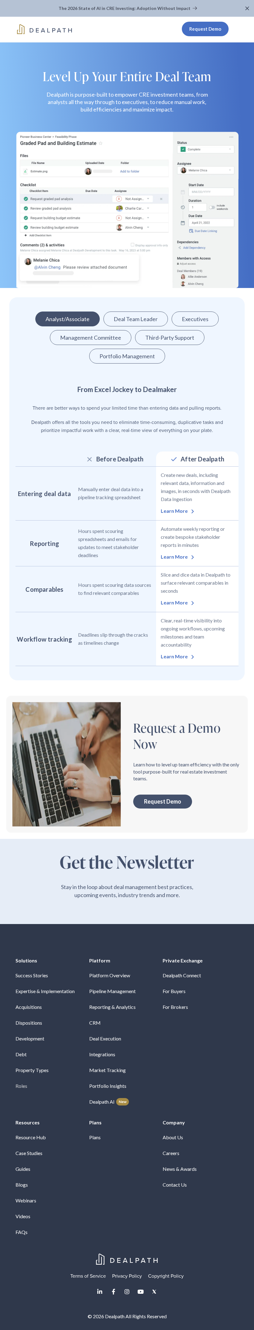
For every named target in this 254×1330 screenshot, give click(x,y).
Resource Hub (30, 1137)
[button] (248, 8)
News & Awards (180, 1169)
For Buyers (174, 991)
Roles (21, 1086)
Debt (21, 1054)
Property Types (32, 1070)
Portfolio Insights (107, 1086)
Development (29, 1038)
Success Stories (31, 975)
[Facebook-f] (113, 1291)
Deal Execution (105, 1038)
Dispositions (28, 1023)
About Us (173, 1137)
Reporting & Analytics (112, 1007)
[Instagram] (127, 1291)
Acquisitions (28, 1007)
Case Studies (28, 1153)
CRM (95, 1023)
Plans (95, 1137)
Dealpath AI (107, 1102)
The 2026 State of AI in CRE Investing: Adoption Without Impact (125, 8)
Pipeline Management (112, 991)
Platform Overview (109, 975)
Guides (22, 1169)
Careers (171, 1153)
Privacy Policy (127, 1276)
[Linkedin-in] (99, 1291)
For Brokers (175, 1007)
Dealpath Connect (182, 975)
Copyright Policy (166, 1276)
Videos (22, 1216)
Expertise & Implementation (45, 991)
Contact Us (175, 1185)
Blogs (21, 1185)
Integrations (102, 1054)
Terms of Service (88, 1276)
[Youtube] (140, 1291)
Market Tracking (107, 1070)
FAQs (21, 1232)
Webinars (25, 1200)
